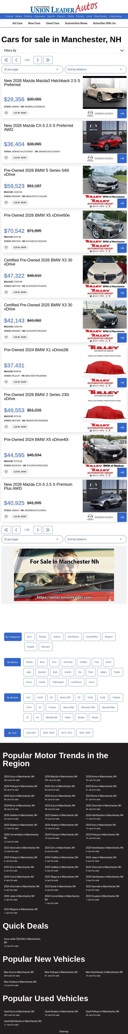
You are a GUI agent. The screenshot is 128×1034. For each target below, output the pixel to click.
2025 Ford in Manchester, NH (19, 878)
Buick (108, 662)
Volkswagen (58, 682)
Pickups (42, 637)
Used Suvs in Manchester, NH (19, 1013)
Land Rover (76, 682)
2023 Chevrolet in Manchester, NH (21, 849)
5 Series (52, 707)
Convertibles (92, 637)
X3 (51, 697)
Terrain (95, 717)
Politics (28, 16)
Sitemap (64, 1031)
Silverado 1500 (88, 707)
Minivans (46, 647)
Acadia (81, 717)
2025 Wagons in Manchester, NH (61, 878)
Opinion (61, 16)
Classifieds (115, 16)
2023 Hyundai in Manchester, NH (103, 888)
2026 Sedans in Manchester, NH (20, 817)
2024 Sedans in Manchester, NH (61, 827)
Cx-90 (90, 697)
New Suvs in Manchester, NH (19, 974)
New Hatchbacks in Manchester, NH (104, 974)
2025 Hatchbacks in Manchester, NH (104, 849)
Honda (42, 682)
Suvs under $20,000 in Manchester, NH (22, 942)
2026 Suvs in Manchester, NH (19, 778)
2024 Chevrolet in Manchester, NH (21, 888)
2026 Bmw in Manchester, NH (101, 778)
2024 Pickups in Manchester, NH (61, 836)
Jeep (28, 672)
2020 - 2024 (48, 733)
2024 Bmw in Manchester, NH (19, 807)
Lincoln (67, 672)
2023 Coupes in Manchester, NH (102, 898)
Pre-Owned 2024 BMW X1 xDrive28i (36, 350)
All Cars (17, 23)
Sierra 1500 (65, 697)
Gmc (54, 662)
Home (9, 16)
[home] (64, 6)
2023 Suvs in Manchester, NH (60, 807)
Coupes (30, 647)
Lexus (91, 682)
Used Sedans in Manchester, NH (61, 1013)
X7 (27, 717)
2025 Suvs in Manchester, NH (19, 798)
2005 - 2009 (85, 733)
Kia (79, 672)
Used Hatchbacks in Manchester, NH (23, 1023)
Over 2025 (31, 733)
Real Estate (101, 16)
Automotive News (76, 23)
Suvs (29, 637)
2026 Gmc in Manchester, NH (60, 788)
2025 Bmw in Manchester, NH (101, 788)
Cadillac (83, 662)
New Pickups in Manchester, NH (61, 974)
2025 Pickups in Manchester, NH (20, 859)
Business (40, 16)
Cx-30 (102, 697)
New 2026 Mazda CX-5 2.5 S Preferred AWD (38, 128)
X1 (40, 707)
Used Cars (52, 23)
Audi (55, 672)
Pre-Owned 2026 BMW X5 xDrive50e (37, 215)
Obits (71, 16)
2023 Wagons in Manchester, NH (21, 911)
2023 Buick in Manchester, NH (60, 888)
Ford (97, 662)
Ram (91, 672)
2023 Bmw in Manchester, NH (101, 798)
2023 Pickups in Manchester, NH (102, 836)
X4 (37, 717)
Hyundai (42, 672)
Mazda (29, 662)
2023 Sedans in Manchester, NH (61, 817)
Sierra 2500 (69, 707)
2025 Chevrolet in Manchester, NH (103, 869)
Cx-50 (40, 697)
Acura (29, 682)
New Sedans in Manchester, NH (20, 983)
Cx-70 (29, 707)
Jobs (89, 16)
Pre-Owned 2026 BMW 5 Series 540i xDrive (36, 172)
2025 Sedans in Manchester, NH (20, 827)
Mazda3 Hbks (108, 707)
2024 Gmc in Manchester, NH (101, 827)
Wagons (109, 637)
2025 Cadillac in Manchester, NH (61, 869)
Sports (51, 16)
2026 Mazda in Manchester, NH (61, 778)
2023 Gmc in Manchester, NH (19, 869)
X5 (79, 697)
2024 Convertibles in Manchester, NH (62, 899)
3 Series (116, 697)
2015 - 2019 (66, 733)
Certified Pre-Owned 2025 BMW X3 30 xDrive (38, 307)
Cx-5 (28, 697)
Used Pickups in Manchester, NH (102, 1013)
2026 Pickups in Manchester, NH (20, 788)
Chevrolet (68, 662)
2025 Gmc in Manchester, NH (60, 849)
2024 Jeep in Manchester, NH (101, 859)
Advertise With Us (104, 23)
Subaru (103, 672)
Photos (80, 16)
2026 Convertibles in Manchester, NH (21, 838)
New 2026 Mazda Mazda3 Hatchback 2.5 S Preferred (42, 83)
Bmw (42, 662)
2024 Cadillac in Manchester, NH (61, 859)
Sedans (57, 637)
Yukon (67, 717)
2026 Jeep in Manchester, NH (19, 898)
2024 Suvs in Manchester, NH (60, 798)
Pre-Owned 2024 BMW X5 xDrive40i (36, 440)
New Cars (34, 23)
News (19, 16)
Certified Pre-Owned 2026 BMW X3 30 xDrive (38, 262)
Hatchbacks (73, 637)
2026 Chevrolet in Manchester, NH (103, 807)
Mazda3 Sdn (52, 717)
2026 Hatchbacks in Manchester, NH (104, 817)
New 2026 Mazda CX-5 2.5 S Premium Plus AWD (38, 486)
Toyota (117, 672)
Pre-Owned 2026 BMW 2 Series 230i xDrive (36, 397)
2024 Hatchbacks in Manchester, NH (104, 878)
